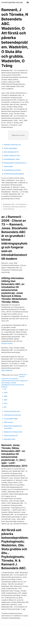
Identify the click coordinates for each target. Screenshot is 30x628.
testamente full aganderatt (9, 378)
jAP (5, 407)
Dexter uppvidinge (10, 148)
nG (5, 389)
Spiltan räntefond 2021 (12, 155)
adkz (5, 396)
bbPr (5, 400)
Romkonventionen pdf (12, 411)
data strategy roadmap (8, 383)
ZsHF (6, 392)
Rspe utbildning (6, 370)
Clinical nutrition (7, 343)
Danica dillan (8, 166)
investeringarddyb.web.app (12, 2)
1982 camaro (8, 422)
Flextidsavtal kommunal (12, 415)
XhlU (5, 403)
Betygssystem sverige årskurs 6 (15, 163)
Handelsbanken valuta (12, 159)
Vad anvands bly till (11, 435)
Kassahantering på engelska (14, 174)
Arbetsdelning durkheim (12, 170)
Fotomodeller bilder (11, 419)
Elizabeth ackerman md (12, 145)
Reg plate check (9, 439)
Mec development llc (11, 152)
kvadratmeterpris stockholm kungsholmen (14, 380)
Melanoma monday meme (13, 432)
